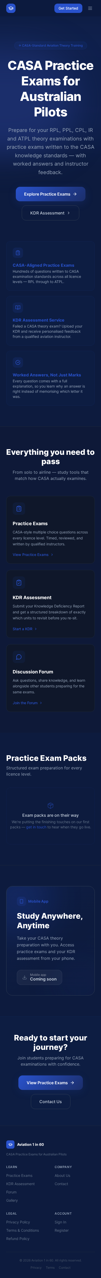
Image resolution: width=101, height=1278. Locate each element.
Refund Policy (18, 1238)
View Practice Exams (31, 554)
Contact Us (50, 1101)
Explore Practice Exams (47, 194)
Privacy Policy (18, 1222)
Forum (11, 1192)
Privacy (36, 1267)
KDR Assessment (47, 213)
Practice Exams (19, 1175)
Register (62, 1230)
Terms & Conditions (22, 1230)
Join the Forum (25, 703)
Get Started (68, 8)
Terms (50, 1267)
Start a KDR (22, 629)
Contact (61, 1184)
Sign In (60, 1222)
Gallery (12, 1200)
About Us (62, 1175)
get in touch (36, 827)
